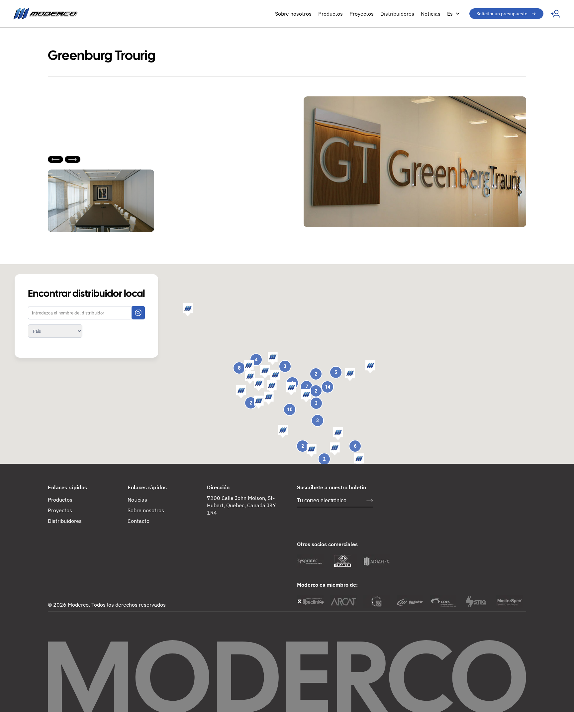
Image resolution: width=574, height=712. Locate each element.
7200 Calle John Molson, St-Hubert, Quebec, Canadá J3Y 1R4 (241, 505)
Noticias (430, 13)
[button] (350, 374)
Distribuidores (397, 13)
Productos (330, 13)
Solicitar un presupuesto (501, 14)
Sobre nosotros (293, 13)
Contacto (138, 521)
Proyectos (361, 13)
